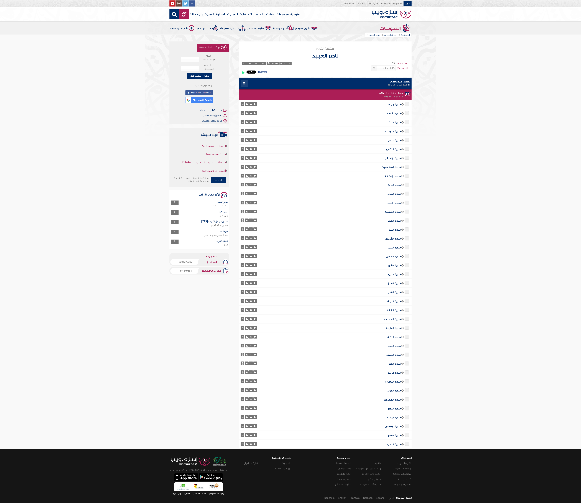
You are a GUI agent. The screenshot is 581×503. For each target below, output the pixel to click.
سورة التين (394, 274)
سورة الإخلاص (393, 426)
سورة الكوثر (394, 390)
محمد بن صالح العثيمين (219, 225)
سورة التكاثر (394, 337)
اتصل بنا (186, 494)
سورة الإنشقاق (392, 176)
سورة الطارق (394, 194)
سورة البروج (394, 185)
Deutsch (386, 3)
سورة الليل (394, 247)
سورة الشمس (393, 238)
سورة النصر (394, 408)
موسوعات (283, 14)
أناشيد (377, 463)
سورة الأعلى (394, 203)
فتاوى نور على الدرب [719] (214, 222)
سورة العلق (394, 283)
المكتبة (220, 14)
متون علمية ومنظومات (368, 468)
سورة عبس (394, 140)
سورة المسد (394, 417)
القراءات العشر (256, 28)
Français (374, 3)
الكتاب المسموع (403, 484)
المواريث (209, 14)
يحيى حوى (224, 215)
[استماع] (255, 104)
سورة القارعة (393, 328)
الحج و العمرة (343, 474)
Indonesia (349, 3)
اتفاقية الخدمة (199, 494)
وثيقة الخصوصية (216, 494)
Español (397, 3)
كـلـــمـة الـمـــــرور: (209, 67)
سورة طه (224, 231)
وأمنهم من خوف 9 (215, 139)
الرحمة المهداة (343, 463)
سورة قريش (394, 372)
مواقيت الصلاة (282, 468)
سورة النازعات (393, 131)
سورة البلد (395, 229)
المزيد (218, 180)
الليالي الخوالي (222, 241)
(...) (226, 245)
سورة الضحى (393, 256)
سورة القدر (394, 292)
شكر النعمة (222, 202)
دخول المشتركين (199, 75)
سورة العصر (394, 346)
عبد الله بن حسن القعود (218, 206)
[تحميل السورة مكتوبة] (242, 104)
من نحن (177, 494)
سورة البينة (394, 301)
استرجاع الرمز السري (211, 110)
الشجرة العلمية (229, 28)
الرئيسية (295, 14)
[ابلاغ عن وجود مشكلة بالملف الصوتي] (247, 104)
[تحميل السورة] (251, 104)
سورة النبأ (395, 122)
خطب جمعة (404, 479)
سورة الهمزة (393, 355)
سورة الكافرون (392, 399)
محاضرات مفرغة (402, 474)
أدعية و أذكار (374, 479)
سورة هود (223, 212)
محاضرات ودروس (402, 468)
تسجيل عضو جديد (212, 115)
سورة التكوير (393, 149)
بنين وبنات (196, 14)
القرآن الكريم (302, 28)
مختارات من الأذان (371, 474)
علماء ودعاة (280, 28)
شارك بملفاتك (179, 28)
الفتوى (259, 14)
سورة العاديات (392, 319)
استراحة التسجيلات (370, 484)
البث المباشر (204, 28)
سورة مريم (394, 104)
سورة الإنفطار (393, 158)
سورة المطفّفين (391, 167)
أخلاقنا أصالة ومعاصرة (214, 156)
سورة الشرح (394, 265)
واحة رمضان (344, 468)
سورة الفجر (394, 221)
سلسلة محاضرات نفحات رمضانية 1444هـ (203, 147)
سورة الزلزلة (394, 310)
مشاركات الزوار (252, 463)
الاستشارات (246, 14)
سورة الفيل (394, 364)
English (362, 3)
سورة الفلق (394, 435)
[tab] (325, 83)
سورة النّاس (394, 444)
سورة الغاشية (392, 212)
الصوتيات (232, 14)
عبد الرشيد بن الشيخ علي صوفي (216, 235)
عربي (407, 3)
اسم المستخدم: (208, 57)
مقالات (270, 14)
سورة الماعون (393, 381)
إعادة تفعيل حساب (212, 120)
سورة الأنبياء (394, 113)
